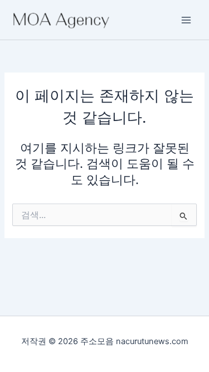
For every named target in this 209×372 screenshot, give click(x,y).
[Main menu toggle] (186, 20)
